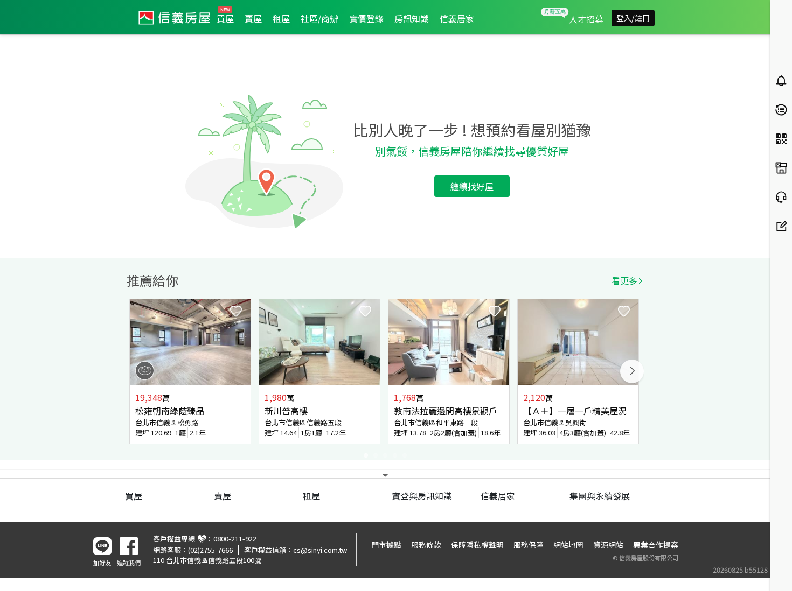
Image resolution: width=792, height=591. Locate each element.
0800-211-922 (234, 538)
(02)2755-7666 (210, 550)
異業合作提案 (655, 544)
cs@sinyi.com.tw (320, 550)
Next (632, 371)
